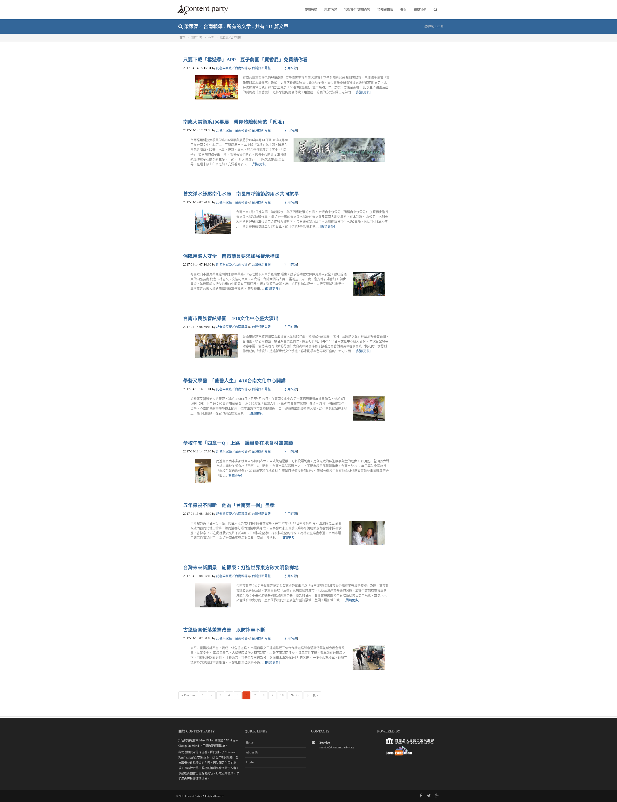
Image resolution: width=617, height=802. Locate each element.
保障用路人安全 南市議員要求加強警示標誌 (231, 256)
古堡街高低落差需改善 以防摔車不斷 (224, 630)
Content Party (192, 796)
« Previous (188, 695)
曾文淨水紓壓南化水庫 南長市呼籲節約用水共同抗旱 (241, 194)
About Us (252, 752)
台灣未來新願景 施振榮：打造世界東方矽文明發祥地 (241, 567)
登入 (403, 9)
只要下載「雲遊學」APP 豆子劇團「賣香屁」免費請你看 (245, 59)
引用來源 (290, 68)
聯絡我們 (420, 9)
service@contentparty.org (336, 747)
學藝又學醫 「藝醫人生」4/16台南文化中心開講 (234, 380)
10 (282, 695)
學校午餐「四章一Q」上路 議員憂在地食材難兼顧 (238, 443)
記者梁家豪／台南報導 (232, 68)
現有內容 (330, 9)
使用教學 (311, 9)
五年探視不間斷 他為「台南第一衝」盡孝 (229, 505)
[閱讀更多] (363, 92)
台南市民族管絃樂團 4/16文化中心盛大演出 (231, 318)
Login (250, 762)
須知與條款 (385, 9)
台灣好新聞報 (261, 68)
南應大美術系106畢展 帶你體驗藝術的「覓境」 (235, 122)
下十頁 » (312, 695)
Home (250, 742)
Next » (295, 695)
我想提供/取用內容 (357, 9)
